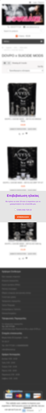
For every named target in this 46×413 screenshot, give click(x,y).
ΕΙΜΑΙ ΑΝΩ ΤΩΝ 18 (24, 210)
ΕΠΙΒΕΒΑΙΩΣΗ (23, 217)
